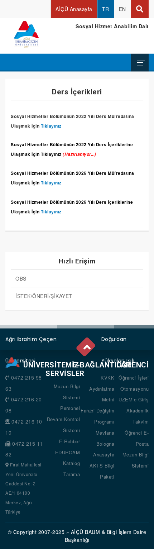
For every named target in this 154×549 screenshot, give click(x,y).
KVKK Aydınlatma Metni (101, 388)
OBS (21, 278)
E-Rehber (69, 441)
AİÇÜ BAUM (85, 531)
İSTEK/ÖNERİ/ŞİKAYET (43, 296)
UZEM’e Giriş (134, 399)
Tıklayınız (51, 126)
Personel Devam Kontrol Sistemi (63, 419)
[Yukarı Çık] (86, 345)
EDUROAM (67, 452)
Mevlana (105, 432)
